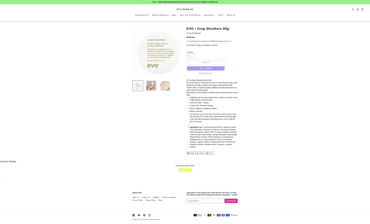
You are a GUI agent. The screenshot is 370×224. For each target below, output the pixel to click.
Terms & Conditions (169, 197)
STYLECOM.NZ (185, 9)
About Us (135, 197)
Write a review (185, 170)
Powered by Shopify (154, 219)
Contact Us (146, 197)
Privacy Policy (137, 200)
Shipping (199, 45)
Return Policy (151, 200)
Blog (160, 200)
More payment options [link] (206, 73)
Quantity (190, 52)
